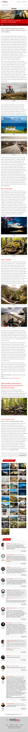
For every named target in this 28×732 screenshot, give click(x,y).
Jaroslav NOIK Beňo (3, 682)
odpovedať (23, 551)
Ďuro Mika (3, 660)
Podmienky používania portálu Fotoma (14, 726)
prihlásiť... (21, 714)
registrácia (18, 1)
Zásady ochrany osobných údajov (14, 727)
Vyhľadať (26, 5)
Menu (14, 8)
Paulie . (3, 670)
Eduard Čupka (3, 628)
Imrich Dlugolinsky (3, 560)
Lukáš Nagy (3, 572)
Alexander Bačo (3, 584)
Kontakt (21, 724)
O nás (7, 724)
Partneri (16, 724)
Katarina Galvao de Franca (3, 595)
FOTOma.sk (7, 24)
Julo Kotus (3, 548)
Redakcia (11, 724)
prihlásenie (24, 1)
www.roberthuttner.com (14, 378)
